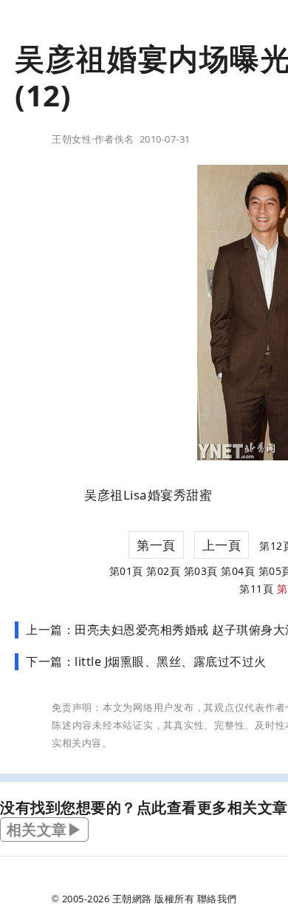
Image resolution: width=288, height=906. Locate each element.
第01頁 (126, 571)
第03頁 (201, 571)
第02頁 (163, 571)
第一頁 (156, 545)
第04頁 (238, 571)
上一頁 (221, 545)
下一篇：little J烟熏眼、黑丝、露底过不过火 (146, 661)
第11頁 (256, 589)
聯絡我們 (217, 898)
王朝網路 (132, 898)
